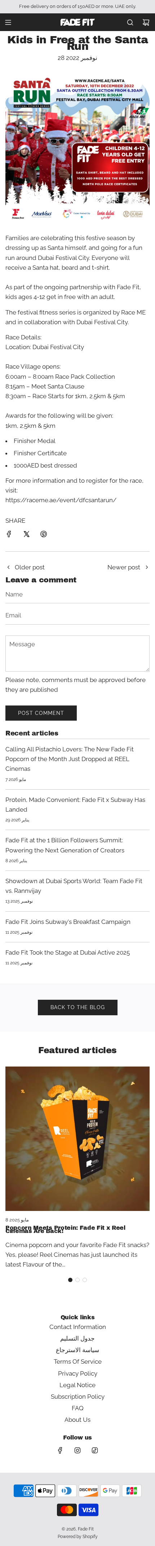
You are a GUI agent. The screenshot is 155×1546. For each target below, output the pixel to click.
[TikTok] (95, 1450)
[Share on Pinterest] (44, 535)
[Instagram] (77, 1450)
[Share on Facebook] (9, 535)
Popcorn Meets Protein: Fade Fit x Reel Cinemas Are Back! (65, 1229)
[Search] (130, 22)
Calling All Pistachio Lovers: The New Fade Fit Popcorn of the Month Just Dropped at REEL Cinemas (69, 759)
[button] (70, 1280)
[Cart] (146, 22)
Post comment (41, 713)
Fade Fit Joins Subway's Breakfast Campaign (67, 921)
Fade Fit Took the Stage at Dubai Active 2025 (67, 952)
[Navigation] (8, 22)
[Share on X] (26, 535)
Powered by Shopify (78, 1536)
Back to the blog (77, 1007)
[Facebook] (60, 1450)
